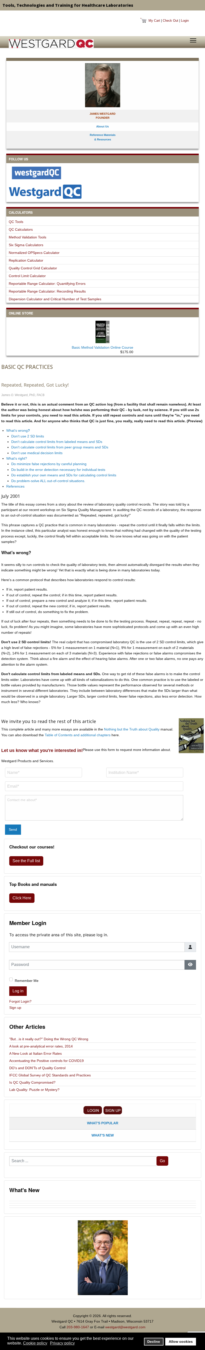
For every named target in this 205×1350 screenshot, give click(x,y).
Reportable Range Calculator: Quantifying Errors (47, 284)
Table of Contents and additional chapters (77, 735)
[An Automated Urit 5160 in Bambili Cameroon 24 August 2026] (102, 1199)
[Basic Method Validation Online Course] (102, 331)
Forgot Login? (20, 1001)
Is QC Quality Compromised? (32, 1082)
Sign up (15, 1008)
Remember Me (26, 981)
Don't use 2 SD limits (27, 436)
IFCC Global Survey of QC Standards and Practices (50, 1075)
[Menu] (193, 40)
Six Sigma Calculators (26, 245)
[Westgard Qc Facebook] (102, 173)
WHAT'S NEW (103, 1135)
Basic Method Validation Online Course (102, 347)
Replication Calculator (26, 260)
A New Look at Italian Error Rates (35, 1053)
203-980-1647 (77, 1327)
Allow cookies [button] (181, 1342)
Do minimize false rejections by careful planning (48, 464)
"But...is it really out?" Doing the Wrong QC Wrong (48, 1039)
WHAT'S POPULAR (102, 1123)
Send (13, 829)
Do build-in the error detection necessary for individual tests (58, 470)
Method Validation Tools (27, 237)
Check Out (170, 20)
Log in (18, 991)
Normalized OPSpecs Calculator (34, 253)
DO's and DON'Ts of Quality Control (37, 1068)
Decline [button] (153, 1342)
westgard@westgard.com (125, 1327)
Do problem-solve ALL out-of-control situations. (48, 481)
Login (185, 20)
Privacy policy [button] (62, 1343)
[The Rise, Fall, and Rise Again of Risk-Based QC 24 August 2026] (102, 1202)
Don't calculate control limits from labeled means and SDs (56, 442)
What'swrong (18, 430)
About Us (102, 126)
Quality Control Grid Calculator (33, 268)
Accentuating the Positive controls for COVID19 (46, 1061)
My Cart (154, 20)
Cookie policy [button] (35, 1343)
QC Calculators (21, 229)
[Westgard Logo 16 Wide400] (51, 43)
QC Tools (16, 222)
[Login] (92, 1110)
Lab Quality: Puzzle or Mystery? (34, 1090)
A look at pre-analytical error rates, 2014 (41, 1046)
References (15, 486)
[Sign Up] (112, 1110)
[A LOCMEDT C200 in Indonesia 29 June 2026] (102, 1208)
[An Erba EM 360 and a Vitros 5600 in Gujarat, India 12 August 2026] (102, 1204)
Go (162, 1161)
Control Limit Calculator (27, 276)
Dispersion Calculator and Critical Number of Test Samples (55, 299)
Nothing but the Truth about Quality (132, 729)
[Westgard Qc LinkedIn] (102, 191)
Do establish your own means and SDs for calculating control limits (63, 475)
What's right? (16, 458)
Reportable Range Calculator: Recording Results (47, 291)
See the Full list (26, 861)
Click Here (21, 898)
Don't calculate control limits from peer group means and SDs (59, 447)
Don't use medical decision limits (36, 453)
